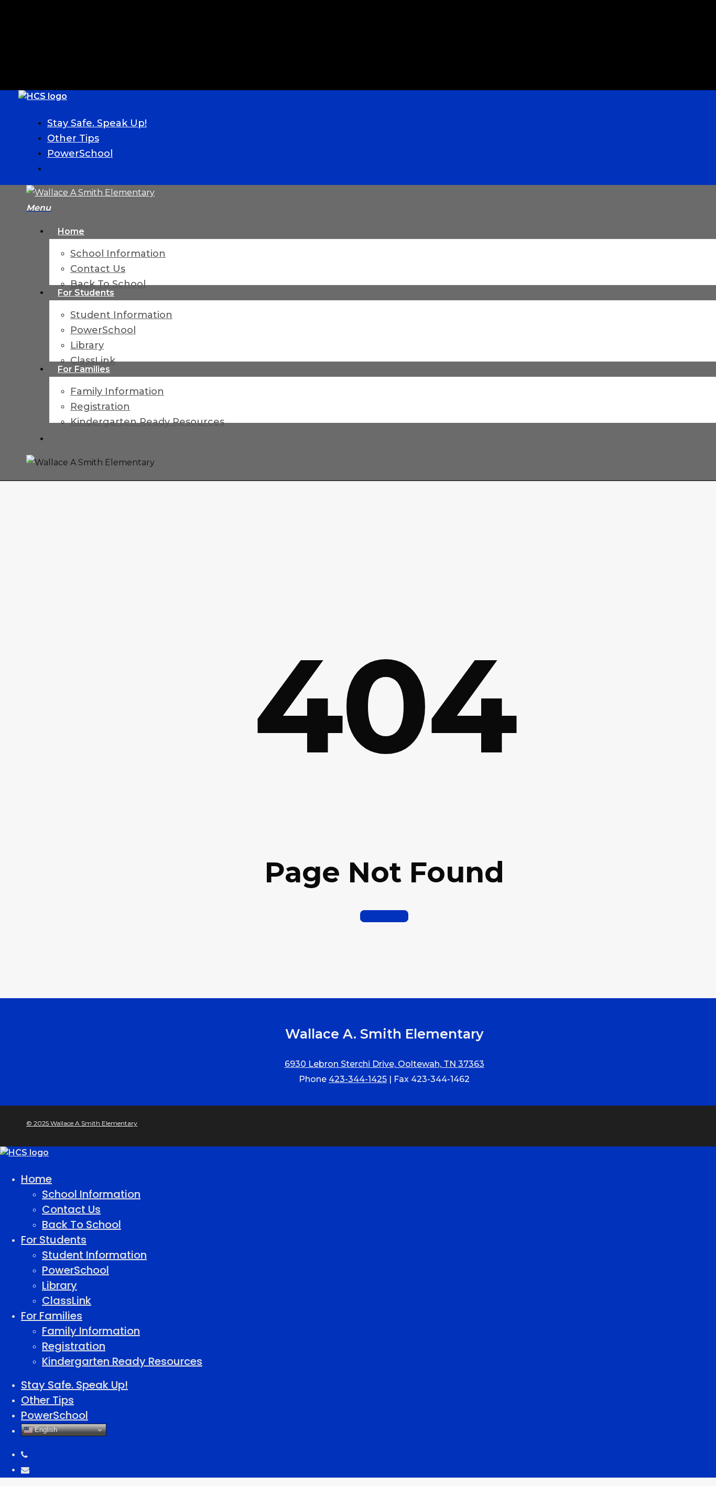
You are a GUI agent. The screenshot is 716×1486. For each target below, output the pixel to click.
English (44, 1430)
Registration (73, 1346)
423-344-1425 (358, 1079)
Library (59, 1285)
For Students (53, 1239)
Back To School (81, 1224)
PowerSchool (75, 1270)
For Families (51, 1315)
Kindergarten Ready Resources (122, 1361)
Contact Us (71, 1209)
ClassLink (66, 1300)
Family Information (91, 1331)
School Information (91, 1194)
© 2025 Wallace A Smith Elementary (81, 1123)
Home (36, 1179)
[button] (38, 208)
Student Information (94, 1255)
